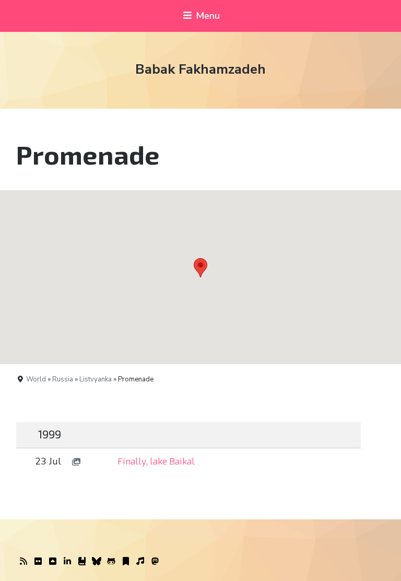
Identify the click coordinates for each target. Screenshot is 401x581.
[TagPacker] (126, 561)
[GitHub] (111, 561)
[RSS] (23, 561)
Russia (62, 379)
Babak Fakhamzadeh (200, 69)
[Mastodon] (155, 561)
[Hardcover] (82, 561)
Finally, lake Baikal (156, 461)
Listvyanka (95, 379)
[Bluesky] (96, 561)
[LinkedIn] (67, 561)
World (36, 379)
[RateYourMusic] (140, 561)
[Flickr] (38, 561)
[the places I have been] (52, 561)
